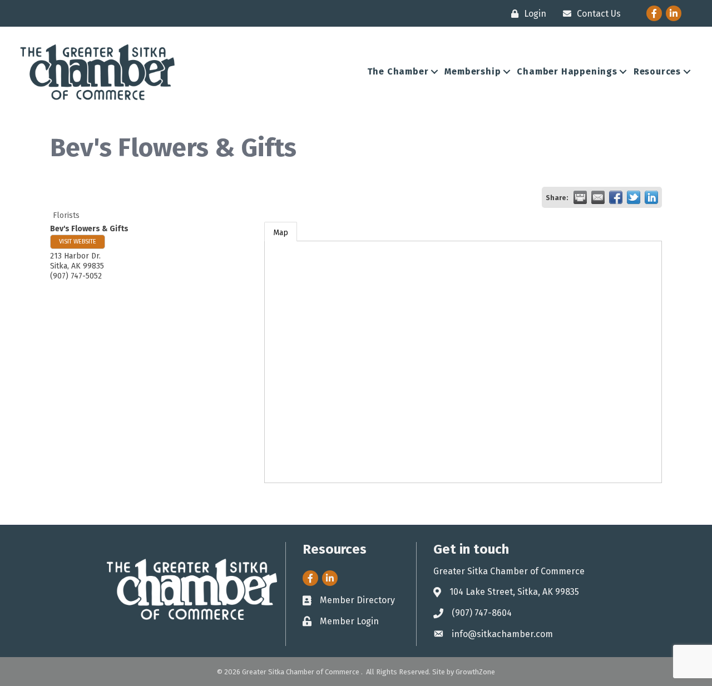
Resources (657, 71)
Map (280, 232)
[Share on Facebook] (615, 197)
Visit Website (77, 241)
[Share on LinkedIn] (651, 197)
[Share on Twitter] (633, 197)
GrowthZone (475, 672)
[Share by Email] (598, 197)
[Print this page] (580, 197)
